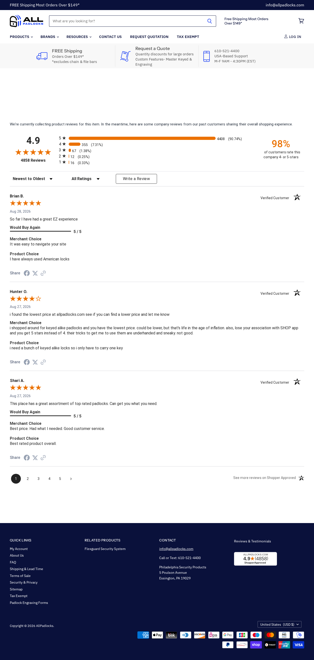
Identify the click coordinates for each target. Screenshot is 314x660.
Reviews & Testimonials (252, 541)
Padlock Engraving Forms (29, 602)
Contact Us (110, 36)
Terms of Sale (20, 576)
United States (277, 624)
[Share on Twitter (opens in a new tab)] (35, 273)
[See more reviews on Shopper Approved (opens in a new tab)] (43, 273)
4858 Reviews (38, 160)
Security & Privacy (24, 582)
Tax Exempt (188, 36)
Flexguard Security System (105, 549)
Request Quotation (149, 36)
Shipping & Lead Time (26, 569)
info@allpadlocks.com (285, 5)
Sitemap (16, 589)
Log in (294, 36)
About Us (17, 555)
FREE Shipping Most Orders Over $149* (44, 5)
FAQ (13, 562)
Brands (48, 36)
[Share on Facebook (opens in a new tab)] (27, 274)
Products (20, 36)
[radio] (157, 138)
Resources (77, 36)
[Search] (209, 21)
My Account (19, 549)
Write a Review (136, 178)
